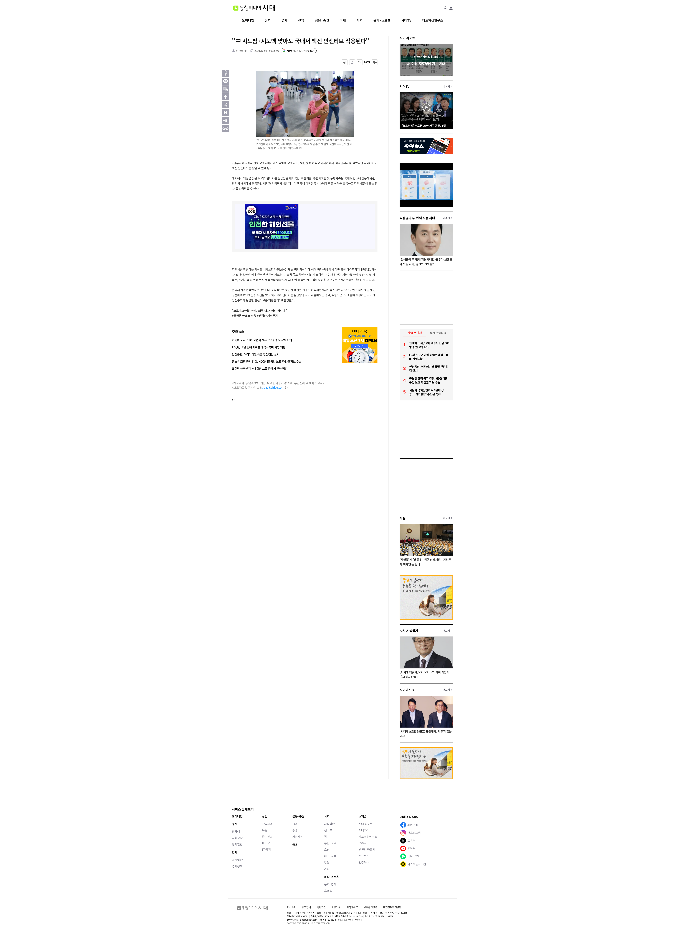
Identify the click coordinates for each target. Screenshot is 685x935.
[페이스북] (225, 96)
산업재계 (267, 824)
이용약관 (336, 907)
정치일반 (237, 844)
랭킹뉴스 (364, 862)
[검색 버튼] (445, 8)
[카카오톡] (225, 81)
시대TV (406, 20)
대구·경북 (330, 856)
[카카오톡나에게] (225, 89)
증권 (295, 830)
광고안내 (306, 907)
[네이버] (225, 112)
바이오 (266, 843)
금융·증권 (322, 20)
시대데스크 (407, 689)
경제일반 (237, 860)
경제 (284, 20)
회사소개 (291, 907)
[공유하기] (352, 62)
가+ (374, 62)
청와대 (236, 831)
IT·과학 (266, 849)
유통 (264, 830)
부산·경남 (330, 843)
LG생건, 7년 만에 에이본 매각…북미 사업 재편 (258, 347)
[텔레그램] (225, 120)
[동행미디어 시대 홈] (254, 8)
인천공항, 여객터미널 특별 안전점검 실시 (255, 354)
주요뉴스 (364, 856)
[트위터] (225, 104)
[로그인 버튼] (451, 8)
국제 (343, 20)
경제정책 (237, 866)
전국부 (328, 830)
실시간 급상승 (438, 333)
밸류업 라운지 (367, 849)
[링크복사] (225, 128)
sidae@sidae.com (273, 387)
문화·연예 (330, 884)
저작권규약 (352, 907)
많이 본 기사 (415, 333)
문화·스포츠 (381, 20)
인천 (326, 862)
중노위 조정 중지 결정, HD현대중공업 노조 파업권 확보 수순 (266, 361)
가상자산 (297, 836)
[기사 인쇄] (344, 62)
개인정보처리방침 (392, 907)
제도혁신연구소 (432, 20)
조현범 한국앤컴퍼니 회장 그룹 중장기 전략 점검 (260, 368)
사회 (360, 20)
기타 (326, 869)
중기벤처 (267, 836)
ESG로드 (364, 843)
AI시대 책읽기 (409, 630)
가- (360, 62)
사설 (402, 518)
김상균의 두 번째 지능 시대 (417, 217)
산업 (301, 20)
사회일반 (329, 824)
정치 (268, 20)
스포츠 (328, 890)
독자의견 (321, 907)
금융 (295, 824)
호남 (326, 849)
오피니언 (248, 20)
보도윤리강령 (370, 907)
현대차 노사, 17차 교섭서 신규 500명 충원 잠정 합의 (262, 340)
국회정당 (237, 838)
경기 (326, 836)
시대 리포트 (407, 37)
